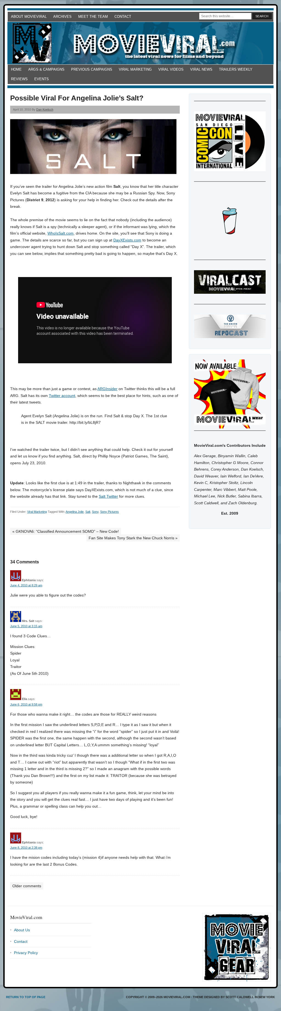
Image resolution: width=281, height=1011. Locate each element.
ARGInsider (107, 389)
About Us (22, 930)
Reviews (19, 79)
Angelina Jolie (75, 511)
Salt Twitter (108, 496)
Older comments (26, 886)
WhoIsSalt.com (60, 233)
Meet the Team (93, 17)
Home (16, 69)
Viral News (201, 69)
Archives (62, 17)
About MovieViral (29, 17)
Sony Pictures (109, 511)
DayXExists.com (127, 240)
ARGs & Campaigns (46, 69)
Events (41, 79)
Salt (87, 511)
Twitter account (62, 395)
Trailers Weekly (235, 69)
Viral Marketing (135, 69)
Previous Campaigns (91, 69)
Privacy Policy (26, 952)
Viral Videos (171, 69)
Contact (122, 17)
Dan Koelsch (44, 109)
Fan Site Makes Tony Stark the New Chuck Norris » (133, 538)
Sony (95, 511)
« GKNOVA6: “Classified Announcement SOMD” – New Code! (65, 531)
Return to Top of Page (25, 997)
